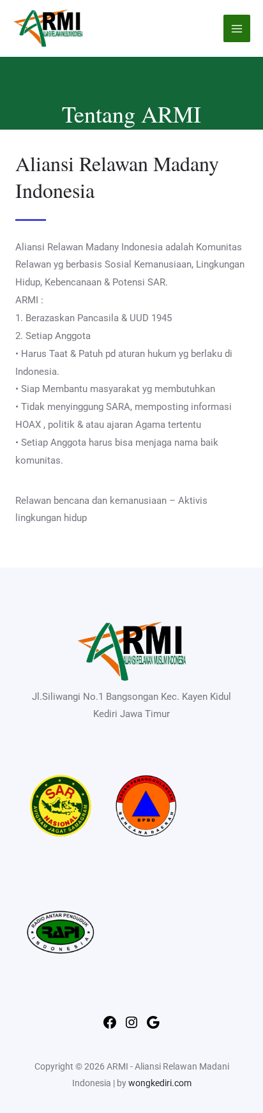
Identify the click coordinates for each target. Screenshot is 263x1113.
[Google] (153, 1027)
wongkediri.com (160, 1083)
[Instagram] (131, 1027)
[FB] (109, 1027)
